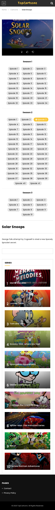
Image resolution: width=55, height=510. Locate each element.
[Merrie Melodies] (27, 278)
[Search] (52, 3)
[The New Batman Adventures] (27, 461)
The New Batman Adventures (25, 466)
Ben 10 (13, 445)
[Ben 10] (27, 441)
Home (4, 10)
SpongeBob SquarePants (23, 364)
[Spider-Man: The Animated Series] (27, 420)
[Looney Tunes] (27, 298)
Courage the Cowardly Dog (24, 405)
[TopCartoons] (27, 3)
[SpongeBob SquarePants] (27, 359)
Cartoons (14, 10)
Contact (7, 488)
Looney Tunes (17, 303)
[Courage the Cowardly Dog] (27, 400)
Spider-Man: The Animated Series (27, 425)
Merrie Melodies (18, 282)
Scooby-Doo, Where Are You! (25, 344)
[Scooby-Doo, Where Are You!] (27, 339)
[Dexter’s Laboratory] (27, 380)
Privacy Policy (10, 493)
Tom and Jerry (17, 323)
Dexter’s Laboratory (20, 384)
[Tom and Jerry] (27, 318)
